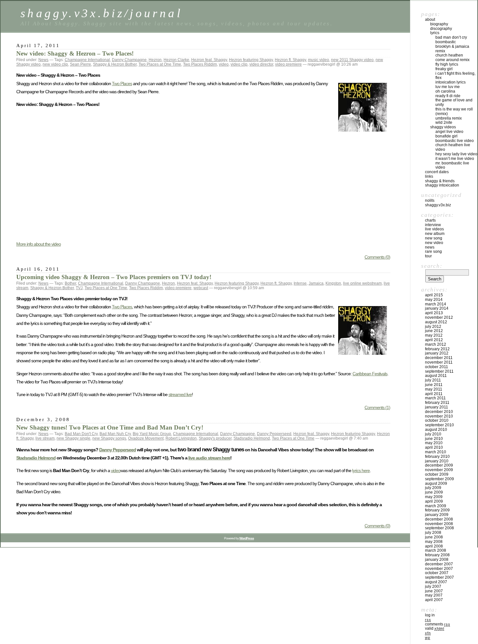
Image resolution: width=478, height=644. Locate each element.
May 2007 (434, 595)
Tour (428, 256)
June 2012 (434, 330)
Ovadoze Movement (146, 438)
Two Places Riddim (200, 64)
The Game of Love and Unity (453, 102)
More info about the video (38, 244)
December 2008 (439, 519)
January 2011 (436, 407)
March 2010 (435, 452)
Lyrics (434, 33)
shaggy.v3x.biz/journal (101, 13)
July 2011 (433, 380)
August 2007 (436, 582)
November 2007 (439, 568)
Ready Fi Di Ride (447, 96)
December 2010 (439, 411)
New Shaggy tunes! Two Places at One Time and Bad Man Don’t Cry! (109, 427)
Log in (430, 615)
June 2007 (434, 591)
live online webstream (362, 283)
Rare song (433, 251)
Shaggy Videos (443, 127)
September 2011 (439, 371)
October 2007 (436, 573)
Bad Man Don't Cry (81, 433)
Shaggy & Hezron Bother (115, 64)
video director (261, 64)
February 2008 (437, 555)
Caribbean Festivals (369, 373)
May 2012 (434, 335)
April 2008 (434, 546)
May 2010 (434, 443)
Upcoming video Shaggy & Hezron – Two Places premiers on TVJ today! (113, 277)
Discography (441, 28)
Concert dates (437, 172)
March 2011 (435, 398)
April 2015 (434, 295)
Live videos (434, 229)
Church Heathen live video (452, 147)
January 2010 (436, 461)
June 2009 (434, 492)
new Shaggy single (73, 438)
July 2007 (433, 586)
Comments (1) (377, 407)
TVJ (79, 288)
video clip (239, 64)
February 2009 (437, 510)
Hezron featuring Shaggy (251, 60)
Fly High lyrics (446, 64)
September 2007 (439, 577)
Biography (439, 24)
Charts (430, 220)
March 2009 (435, 506)
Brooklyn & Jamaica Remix (452, 48)
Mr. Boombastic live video (452, 165)
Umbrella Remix (448, 118)
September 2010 (439, 425)
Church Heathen (449, 55)
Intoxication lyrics (450, 82)
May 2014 (434, 299)
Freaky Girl (444, 69)
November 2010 (439, 416)
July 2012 (433, 326)
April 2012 (434, 340)
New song (433, 238)
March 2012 (435, 344)
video (224, 64)
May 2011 (433, 389)
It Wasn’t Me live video (454, 158)
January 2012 (436, 353)
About (430, 19)
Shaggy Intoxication (442, 185)
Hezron (155, 60)
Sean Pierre (80, 64)
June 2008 (434, 537)
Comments (437, 624)
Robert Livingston (181, 438)
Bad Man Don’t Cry (451, 37)
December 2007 (439, 564)
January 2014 (436, 308)
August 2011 (436, 375)
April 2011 (434, 394)
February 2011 (437, 402)
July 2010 (433, 434)
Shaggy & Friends (440, 181)
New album (435, 233)
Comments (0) (377, 257)
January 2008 (436, 559)
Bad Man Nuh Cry (115, 433)
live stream (45, 438)
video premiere (288, 64)
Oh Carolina (445, 91)
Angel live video (449, 131)
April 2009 (434, 501)
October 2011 (436, 367)
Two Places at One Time (160, 64)
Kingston (333, 283)
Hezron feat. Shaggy (209, 60)
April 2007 (434, 600)
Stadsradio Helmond (251, 438)
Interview (433, 225)
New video (434, 242)
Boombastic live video (454, 140)
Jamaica (316, 283)
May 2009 (434, 497)
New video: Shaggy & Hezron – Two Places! (75, 53)
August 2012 (436, 322)
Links (429, 176)
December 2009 (439, 465)
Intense (300, 283)
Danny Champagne (129, 60)
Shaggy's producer (215, 438)
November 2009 (439, 470)
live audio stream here (209, 457)
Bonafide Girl (446, 136)
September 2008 (439, 528)
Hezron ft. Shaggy (290, 60)
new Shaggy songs (109, 438)
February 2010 (437, 456)
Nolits (429, 200)
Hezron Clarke (176, 60)
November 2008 (439, 524)
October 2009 (436, 474)
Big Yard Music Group (152, 433)
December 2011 (439, 357)
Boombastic (445, 42)
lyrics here (361, 470)
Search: (431, 266)
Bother (70, 283)
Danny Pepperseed (274, 433)
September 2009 (439, 479)
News (43, 60)
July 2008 (433, 532)
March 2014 (435, 304)
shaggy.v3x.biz (438, 205)
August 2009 (436, 483)
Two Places (122, 83)
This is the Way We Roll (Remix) (454, 111)
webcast (200, 288)
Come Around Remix (452, 60)
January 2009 (436, 514)
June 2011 (434, 384)
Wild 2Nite (443, 122)
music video (318, 60)
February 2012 (437, 349)
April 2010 (434, 447)
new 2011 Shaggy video (352, 60)
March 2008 (435, 550)
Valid (434, 628)
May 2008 (434, 541)
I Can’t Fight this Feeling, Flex (455, 75)
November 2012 (439, 317)
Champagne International (87, 60)
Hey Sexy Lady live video (456, 154)
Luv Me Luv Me (447, 86)
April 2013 (434, 313)
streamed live (180, 394)
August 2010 (436, 429)
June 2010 (434, 438)
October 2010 (436, 420)
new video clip (55, 64)
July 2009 (433, 487)
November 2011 (439, 362)
